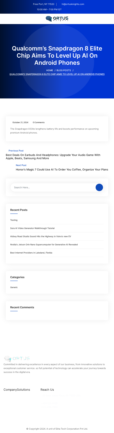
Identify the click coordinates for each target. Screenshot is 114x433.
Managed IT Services (28, 403)
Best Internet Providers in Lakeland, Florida (31, 252)
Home (49, 70)
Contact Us (10, 407)
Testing (14, 220)
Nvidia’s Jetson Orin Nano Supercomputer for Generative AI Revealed (44, 244)
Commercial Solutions (29, 395)
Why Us (8, 399)
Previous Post (53, 154)
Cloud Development (27, 399)
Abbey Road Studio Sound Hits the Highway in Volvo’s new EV (40, 236)
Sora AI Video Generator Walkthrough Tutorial (32, 228)
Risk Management (26, 407)
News (7, 395)
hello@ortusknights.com (54, 399)
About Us (9, 403)
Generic (14, 287)
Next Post (62, 167)
